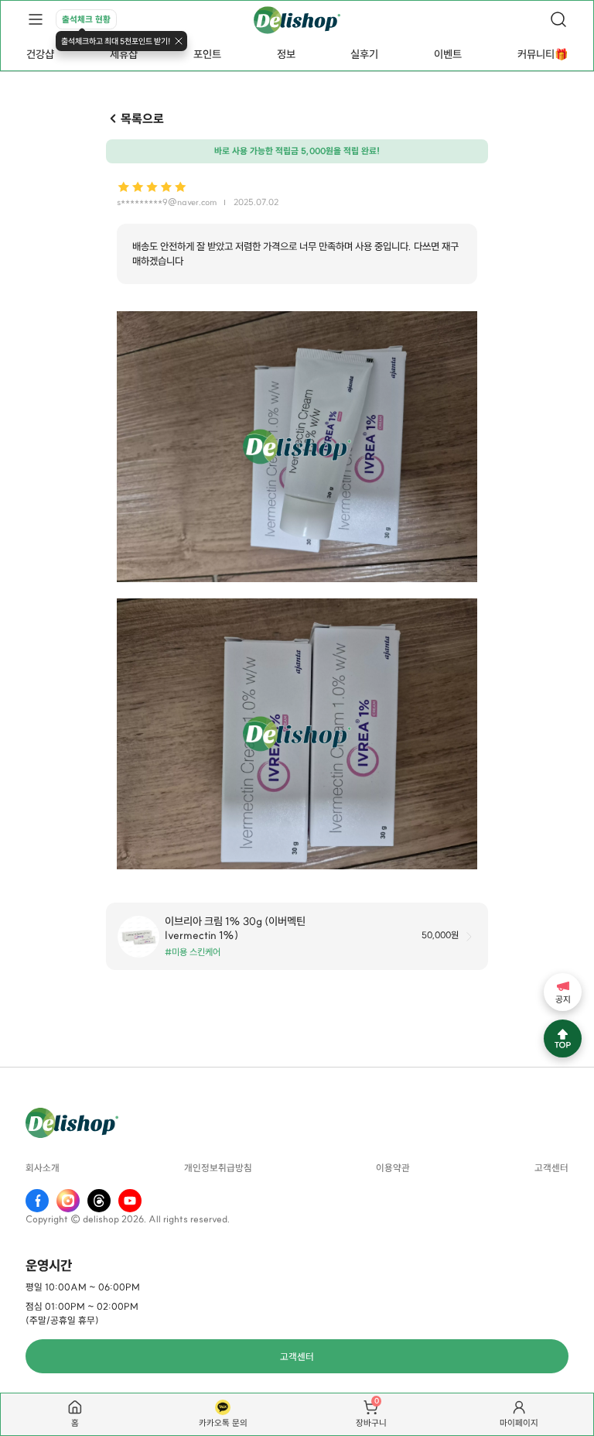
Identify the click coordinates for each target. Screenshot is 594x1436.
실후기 (364, 54)
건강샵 (40, 54)
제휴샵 (124, 54)
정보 (286, 54)
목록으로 (142, 118)
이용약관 (393, 1168)
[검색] (558, 19)
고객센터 (551, 1168)
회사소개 (43, 1168)
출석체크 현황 (86, 19)
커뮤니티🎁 (542, 54)
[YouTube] (130, 1200)
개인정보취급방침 (218, 1168)
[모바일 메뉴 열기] (35, 19)
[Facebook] (37, 1200)
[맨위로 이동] (563, 1038)
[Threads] (99, 1200)
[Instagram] (68, 1200)
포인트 (207, 54)
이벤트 (448, 54)
